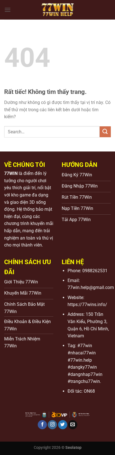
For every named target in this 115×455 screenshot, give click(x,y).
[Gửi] (105, 131)
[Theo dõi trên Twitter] (62, 425)
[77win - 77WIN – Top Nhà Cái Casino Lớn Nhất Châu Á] (57, 10)
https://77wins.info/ (87, 304)
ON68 (89, 391)
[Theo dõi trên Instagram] (52, 425)
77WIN (11, 173)
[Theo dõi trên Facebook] (42, 425)
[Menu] (7, 9)
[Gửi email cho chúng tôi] (72, 425)
